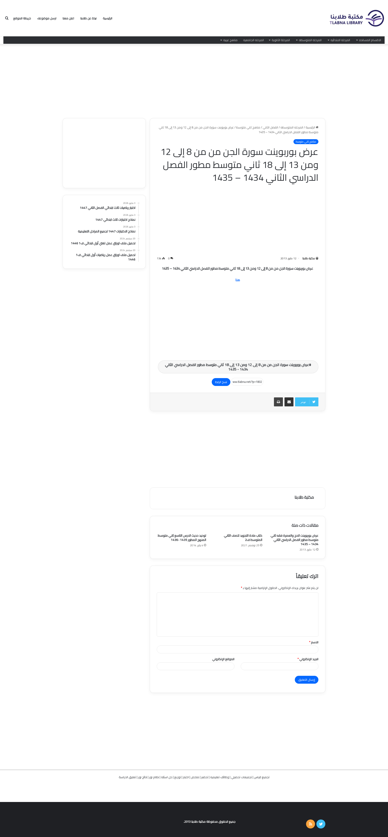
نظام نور (154, 777)
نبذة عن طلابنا (88, 18)
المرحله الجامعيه (253, 40)
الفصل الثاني (270, 127)
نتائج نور (142, 777)
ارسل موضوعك (46, 18)
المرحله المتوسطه (310, 40)
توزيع (177, 777)
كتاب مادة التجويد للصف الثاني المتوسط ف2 (243, 538)
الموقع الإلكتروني (223, 659)
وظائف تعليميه (219, 777)
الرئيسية (107, 18)
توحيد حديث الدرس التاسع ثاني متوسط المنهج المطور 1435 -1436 (182, 538)
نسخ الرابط (221, 382)
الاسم (313, 642)
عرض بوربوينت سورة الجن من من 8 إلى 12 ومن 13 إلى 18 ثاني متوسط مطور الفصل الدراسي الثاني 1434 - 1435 (237, 366)
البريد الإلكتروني (308, 659)
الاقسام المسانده (370, 40)
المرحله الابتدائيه (340, 40)
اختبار (186, 777)
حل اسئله (166, 777)
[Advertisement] (194, 79)
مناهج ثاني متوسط (248, 127)
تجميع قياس (261, 777)
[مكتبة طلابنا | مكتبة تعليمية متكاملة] (356, 18)
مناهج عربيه (230, 40)
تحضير (204, 777)
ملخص (195, 777)
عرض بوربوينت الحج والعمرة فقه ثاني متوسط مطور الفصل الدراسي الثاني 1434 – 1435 (294, 540)
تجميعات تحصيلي (241, 777)
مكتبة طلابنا (308, 258)
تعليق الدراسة (127, 777)
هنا (237, 280)
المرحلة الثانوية (281, 40)
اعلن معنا (68, 18)
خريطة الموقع (22, 18)
